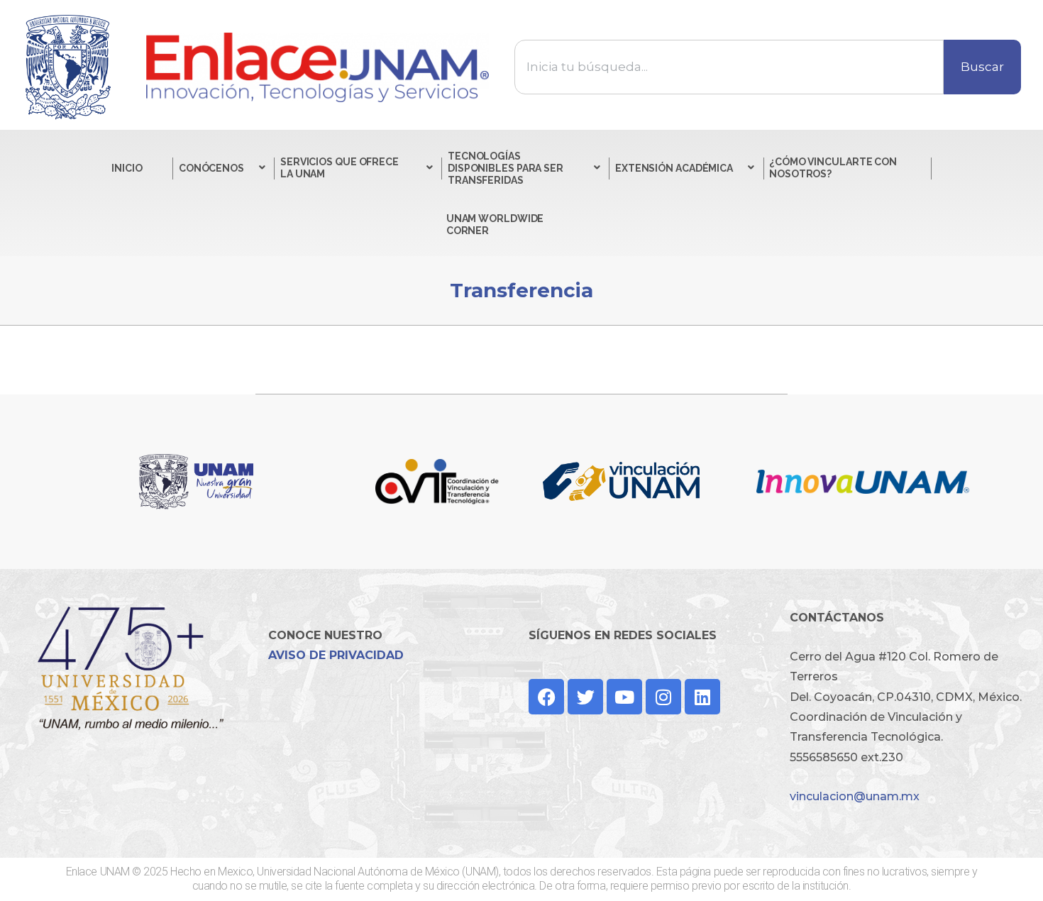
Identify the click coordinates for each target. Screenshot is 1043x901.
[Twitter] (585, 696)
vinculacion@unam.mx (855, 796)
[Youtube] (624, 696)
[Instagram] (663, 696)
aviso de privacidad (336, 655)
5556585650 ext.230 (846, 757)
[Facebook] (546, 696)
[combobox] (729, 67)
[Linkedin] (702, 696)
